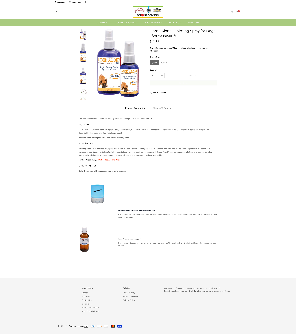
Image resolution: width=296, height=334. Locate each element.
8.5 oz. (164, 62)
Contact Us (87, 300)
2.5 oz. (154, 62)
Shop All (101, 23)
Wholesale (193, 23)
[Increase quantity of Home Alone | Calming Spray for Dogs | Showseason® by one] (161, 75)
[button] (236, 11)
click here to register (196, 48)
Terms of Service (130, 296)
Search (85, 293)
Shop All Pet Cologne (125, 23)
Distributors (87, 304)
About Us (86, 296)
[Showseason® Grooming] (148, 12)
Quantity (153, 70)
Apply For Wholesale (91, 311)
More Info (174, 23)
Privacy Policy (129, 293)
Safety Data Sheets (90, 307)
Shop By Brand (152, 23)
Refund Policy (129, 300)
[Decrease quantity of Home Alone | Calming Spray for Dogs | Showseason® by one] (152, 75)
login (181, 48)
